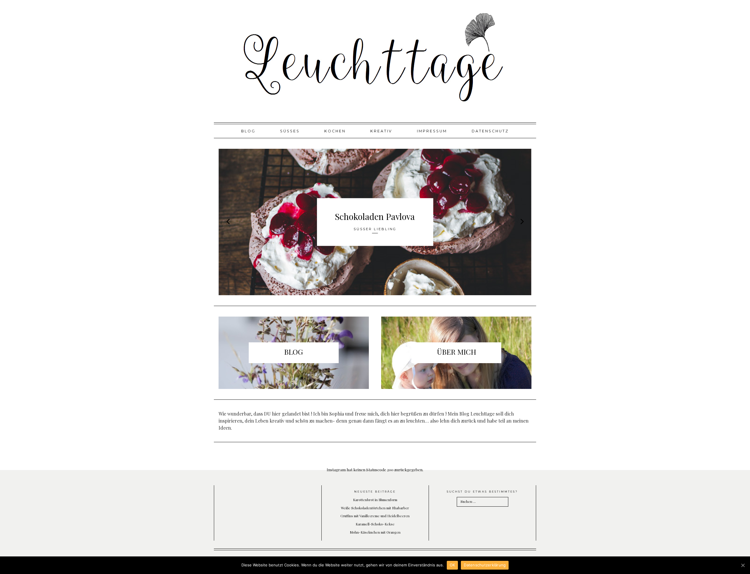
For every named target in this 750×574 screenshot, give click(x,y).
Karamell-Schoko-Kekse (375, 524)
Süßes (290, 131)
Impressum (432, 131)
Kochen (335, 131)
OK (452, 565)
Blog (248, 131)
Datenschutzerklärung (485, 565)
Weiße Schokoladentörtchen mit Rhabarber (375, 507)
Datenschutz (490, 131)
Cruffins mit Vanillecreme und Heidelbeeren (375, 515)
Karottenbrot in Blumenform (375, 499)
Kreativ (381, 131)
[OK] (743, 565)
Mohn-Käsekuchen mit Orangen (375, 532)
